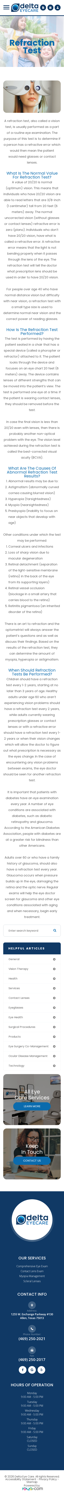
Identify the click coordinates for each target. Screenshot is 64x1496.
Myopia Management (32, 1276)
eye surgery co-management (29, 1046)
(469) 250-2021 (32, 1338)
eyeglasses (16, 1008)
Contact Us (32, 1161)
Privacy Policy (48, 1479)
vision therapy (18, 969)
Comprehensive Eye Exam (32, 1266)
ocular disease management (28, 1056)
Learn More (32, 1106)
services (14, 988)
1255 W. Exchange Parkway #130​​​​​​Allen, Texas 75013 (32, 1316)
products (15, 1037)
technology (16, 1066)
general (14, 959)
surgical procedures (22, 1027)
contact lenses (19, 998)
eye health (16, 1017)
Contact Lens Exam (32, 1271)
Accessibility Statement (20, 1479)
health (13, 979)
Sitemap (32, 1482)
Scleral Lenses (32, 1281)
